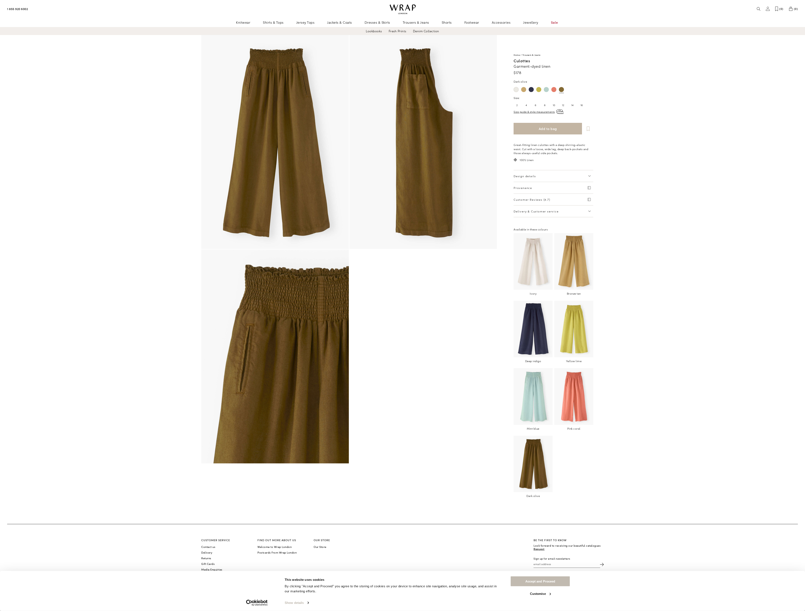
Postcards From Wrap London (277, 552)
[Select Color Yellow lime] (538, 89)
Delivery (206, 552)
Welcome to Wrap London (274, 547)
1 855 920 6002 (17, 9)
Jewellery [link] (530, 22)
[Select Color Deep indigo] (531, 89)
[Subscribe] (602, 564)
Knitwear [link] (243, 22)
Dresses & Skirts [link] (377, 22)
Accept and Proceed (540, 581)
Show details (294, 602)
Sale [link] (554, 22)
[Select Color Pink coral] (553, 89)
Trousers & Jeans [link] (416, 22)
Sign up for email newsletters (552, 558)
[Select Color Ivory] (516, 89)
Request (539, 549)
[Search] (759, 8)
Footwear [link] (471, 22)
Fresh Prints (397, 31)
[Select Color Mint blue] (546, 89)
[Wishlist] (588, 128)
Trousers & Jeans (531, 54)
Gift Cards (208, 564)
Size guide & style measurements (534, 111)
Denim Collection (426, 31)
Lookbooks (374, 31)
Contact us (208, 547)
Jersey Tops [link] (305, 22)
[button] (768, 8)
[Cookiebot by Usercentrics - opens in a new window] (257, 603)
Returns (206, 558)
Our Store (320, 547)
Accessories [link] (501, 22)
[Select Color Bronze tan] (523, 89)
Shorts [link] (447, 22)
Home (517, 54)
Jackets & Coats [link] (339, 22)
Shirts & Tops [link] (273, 22)
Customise (538, 593)
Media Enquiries (211, 569)
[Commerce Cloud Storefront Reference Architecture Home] (402, 9)
